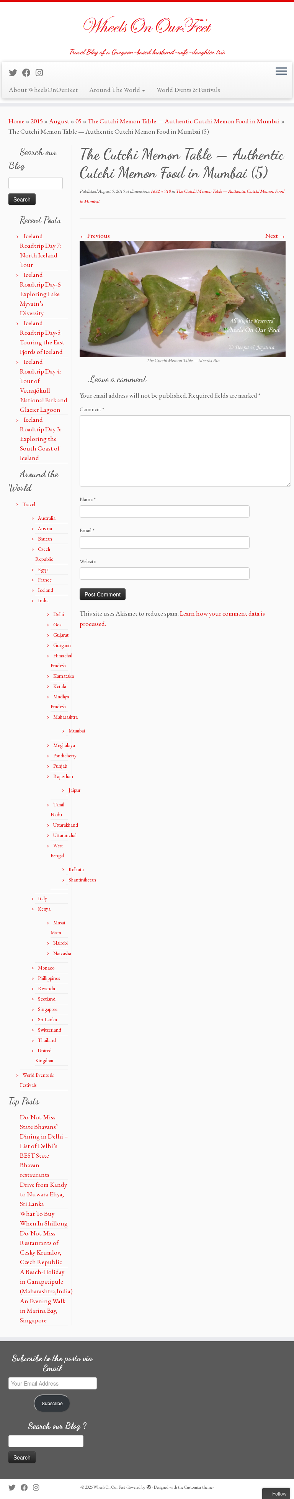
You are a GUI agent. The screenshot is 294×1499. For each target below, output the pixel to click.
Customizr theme (198, 1487)
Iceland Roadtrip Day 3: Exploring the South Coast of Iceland (40, 438)
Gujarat (61, 635)
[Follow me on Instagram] (42, 73)
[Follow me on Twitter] (15, 73)
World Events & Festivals (188, 89)
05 (78, 121)
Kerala (59, 686)
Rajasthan (63, 776)
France (45, 580)
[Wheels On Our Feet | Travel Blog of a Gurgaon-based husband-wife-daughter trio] (147, 25)
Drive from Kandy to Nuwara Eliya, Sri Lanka (43, 1194)
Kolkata (76, 869)
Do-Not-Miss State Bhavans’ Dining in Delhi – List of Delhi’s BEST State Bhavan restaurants (44, 1146)
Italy (42, 898)
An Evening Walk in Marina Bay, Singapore (42, 1310)
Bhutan (45, 539)
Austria (45, 528)
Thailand (47, 1040)
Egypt (43, 569)
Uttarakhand (65, 825)
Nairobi (60, 943)
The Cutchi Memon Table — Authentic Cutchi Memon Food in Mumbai (184, 121)
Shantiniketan (82, 879)
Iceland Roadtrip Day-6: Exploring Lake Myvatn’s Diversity (41, 293)
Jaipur (74, 790)
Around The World (115, 89)
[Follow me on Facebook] (29, 73)
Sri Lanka (47, 1019)
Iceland (45, 590)
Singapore (47, 1009)
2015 (37, 121)
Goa (57, 624)
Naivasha (62, 953)
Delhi (58, 614)
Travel (29, 504)
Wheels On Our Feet (109, 1487)
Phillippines (49, 978)
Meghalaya (64, 745)
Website (88, 561)
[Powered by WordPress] (149, 1486)
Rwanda (46, 988)
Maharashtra (65, 717)
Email (87, 530)
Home (16, 121)
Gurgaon (62, 645)
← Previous (95, 235)
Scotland (47, 999)
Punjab (60, 766)
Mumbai (77, 730)
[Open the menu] (281, 71)
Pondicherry (65, 755)
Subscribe (52, 1403)
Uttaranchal (65, 835)
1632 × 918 (160, 191)
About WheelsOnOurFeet (43, 89)
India (43, 600)
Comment (92, 409)
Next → (275, 235)
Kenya (44, 909)
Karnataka (63, 676)
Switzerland (49, 1030)
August (59, 121)
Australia (47, 518)
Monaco (46, 968)
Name (88, 499)
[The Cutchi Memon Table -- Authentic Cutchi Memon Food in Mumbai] (183, 298)
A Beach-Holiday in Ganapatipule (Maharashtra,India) (46, 1281)
